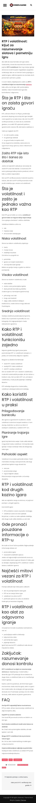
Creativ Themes (20, 800)
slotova (28, 84)
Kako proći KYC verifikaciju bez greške (21, 784)
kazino (5, 760)
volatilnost (17, 760)
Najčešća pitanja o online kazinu (17, 777)
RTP (10, 760)
